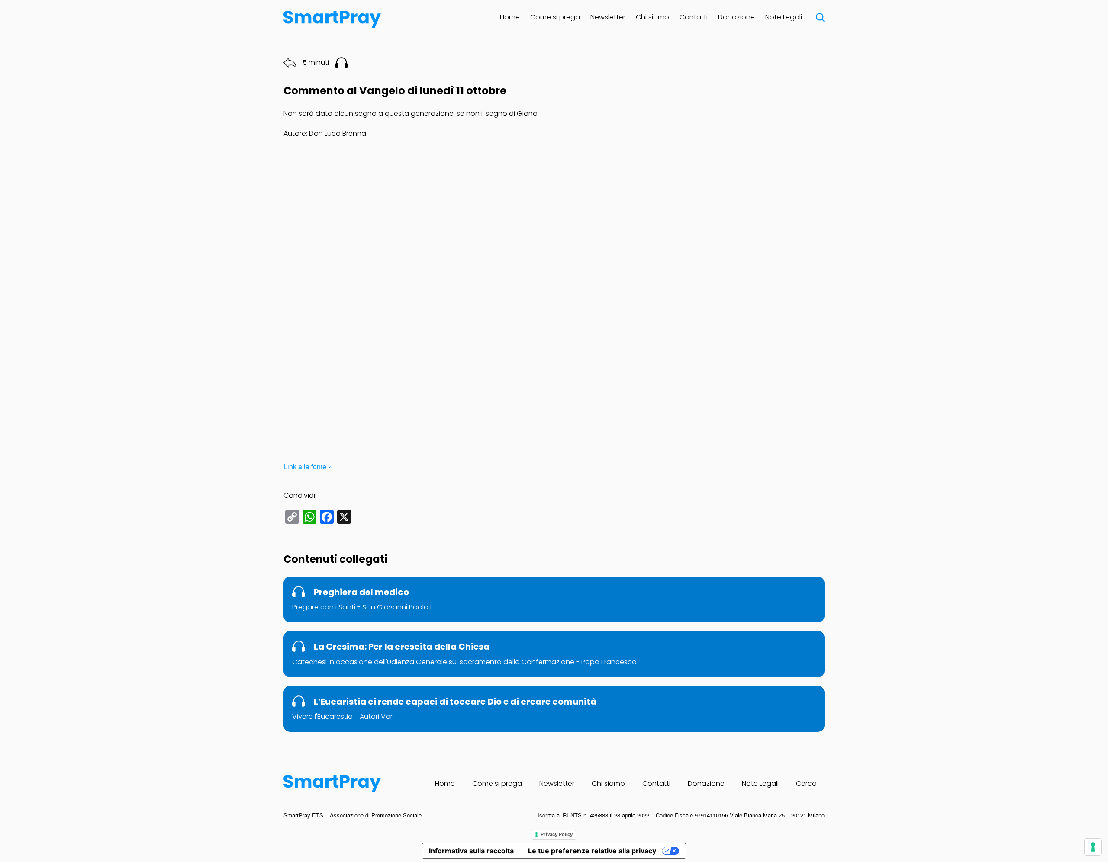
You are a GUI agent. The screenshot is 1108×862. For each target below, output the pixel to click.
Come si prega (555, 17)
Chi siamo (652, 17)
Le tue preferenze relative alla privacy (592, 850)
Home (510, 17)
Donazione (736, 17)
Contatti (694, 17)
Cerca (806, 783)
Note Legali (783, 17)
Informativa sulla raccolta (471, 850)
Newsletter (607, 17)
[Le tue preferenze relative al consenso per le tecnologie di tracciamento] (1093, 847)
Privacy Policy (557, 834)
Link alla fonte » (307, 466)
